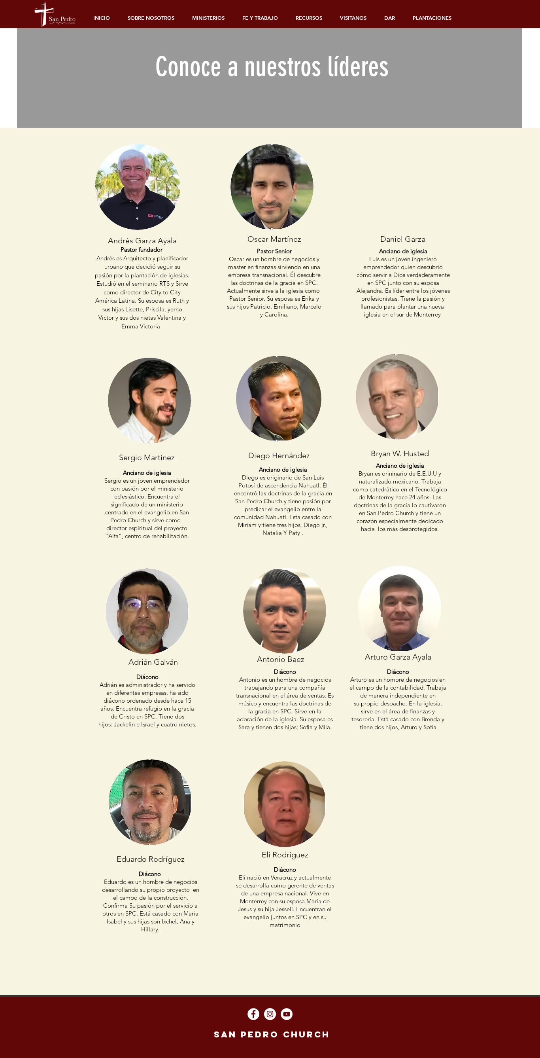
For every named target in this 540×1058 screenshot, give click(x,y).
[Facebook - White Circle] (253, 1014)
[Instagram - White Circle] (270, 1014)
